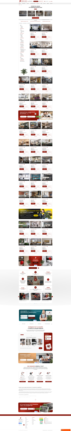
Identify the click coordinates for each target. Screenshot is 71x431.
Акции (41, 3)
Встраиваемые (22, 51)
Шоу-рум (44, 3)
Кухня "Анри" (43, 47)
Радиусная (22, 40)
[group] (24, 296)
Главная (20, 3)
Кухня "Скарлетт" (33, 82)
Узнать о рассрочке (40, 381)
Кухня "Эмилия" (21, 82)
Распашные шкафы (33, 420)
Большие (22, 54)
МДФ (21, 35)
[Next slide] (52, 296)
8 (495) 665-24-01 (23, 377)
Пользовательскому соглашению (28, 118)
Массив (22, 36)
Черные (22, 27)
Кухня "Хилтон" (44, 162)
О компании (23, 3)
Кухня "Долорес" (32, 64)
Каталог (28, 3)
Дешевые (22, 58)
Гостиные (33, 421)
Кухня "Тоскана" (33, 244)
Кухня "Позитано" (21, 145)
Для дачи (22, 46)
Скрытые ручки (22, 50)
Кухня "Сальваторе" (33, 145)
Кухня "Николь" (32, 30)
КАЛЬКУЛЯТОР (41, 1)
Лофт (21, 32)
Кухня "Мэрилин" (33, 162)
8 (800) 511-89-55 (46, 418)
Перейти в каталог (48, 381)
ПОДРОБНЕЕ (24, 108)
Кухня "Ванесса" (44, 64)
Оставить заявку (22, 381)
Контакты (51, 3)
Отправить (38, 116)
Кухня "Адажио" (21, 162)
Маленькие (22, 55)
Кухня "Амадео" (32, 47)
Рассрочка (38, 3)
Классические (22, 31)
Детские (33, 422)
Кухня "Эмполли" (44, 244)
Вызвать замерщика (31, 381)
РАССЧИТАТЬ (26, 106)
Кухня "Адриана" (44, 82)
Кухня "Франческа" (44, 145)
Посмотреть (35, 262)
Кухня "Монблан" (44, 30)
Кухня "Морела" (21, 244)
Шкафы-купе (33, 419)
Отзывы (48, 3)
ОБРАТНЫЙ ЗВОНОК (36, 1)
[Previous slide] (19, 296)
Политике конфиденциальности (23, 118)
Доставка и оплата (33, 3)
